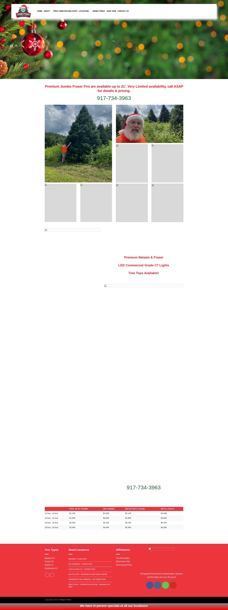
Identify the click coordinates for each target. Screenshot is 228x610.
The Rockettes (123, 558)
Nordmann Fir (51, 568)
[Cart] (213, 11)
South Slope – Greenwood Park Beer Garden (87, 574)
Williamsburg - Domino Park (80, 564)
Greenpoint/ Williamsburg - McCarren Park (87, 579)
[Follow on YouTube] (173, 585)
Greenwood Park (124, 565)
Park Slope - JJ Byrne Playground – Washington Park (89, 586)
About (47, 11)
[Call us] (165, 585)
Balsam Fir (50, 558)
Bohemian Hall (123, 561)
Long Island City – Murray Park (81, 569)
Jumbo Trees (98, 11)
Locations (84, 11)
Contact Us (123, 11)
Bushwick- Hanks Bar (77, 559)
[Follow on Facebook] (222, 2)
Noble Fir (49, 565)
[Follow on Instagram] (224, 2)
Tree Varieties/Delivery (65, 11)
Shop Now (111, 11)
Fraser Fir (49, 561)
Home (39, 11)
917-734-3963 (144, 487)
